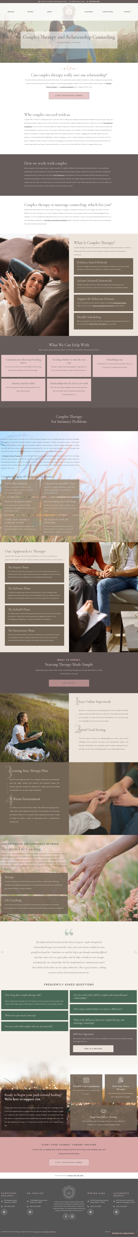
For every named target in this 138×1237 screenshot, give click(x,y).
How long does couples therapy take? (23, 994)
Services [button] (11, 12)
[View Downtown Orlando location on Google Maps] (4, 1212)
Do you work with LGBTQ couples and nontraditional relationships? (100, 996)
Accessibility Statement (49, 1232)
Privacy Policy (37, 1232)
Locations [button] (88, 12)
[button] (2, 952)
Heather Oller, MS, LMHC (75, 1175)
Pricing (30, 12)
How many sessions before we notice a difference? (98, 1008)
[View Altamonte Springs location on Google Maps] (116, 1212)
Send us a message (93, 1049)
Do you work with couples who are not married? (29, 1026)
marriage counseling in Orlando (55, 220)
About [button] (49, 12)
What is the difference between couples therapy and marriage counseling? (99, 1021)
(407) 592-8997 (94, 1)
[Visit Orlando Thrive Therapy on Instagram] (72, 1216)
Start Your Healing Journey (69, 95)
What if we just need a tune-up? (20, 1015)
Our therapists (58, 175)
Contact (127, 12)
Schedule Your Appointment (123, 1233)
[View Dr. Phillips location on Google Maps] (30, 1212)
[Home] (69, 12)
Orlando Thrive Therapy (12, 456)
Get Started (69, 683)
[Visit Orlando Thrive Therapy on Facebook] (66, 1216)
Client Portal (107, 12)
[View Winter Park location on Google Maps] (90, 1212)
